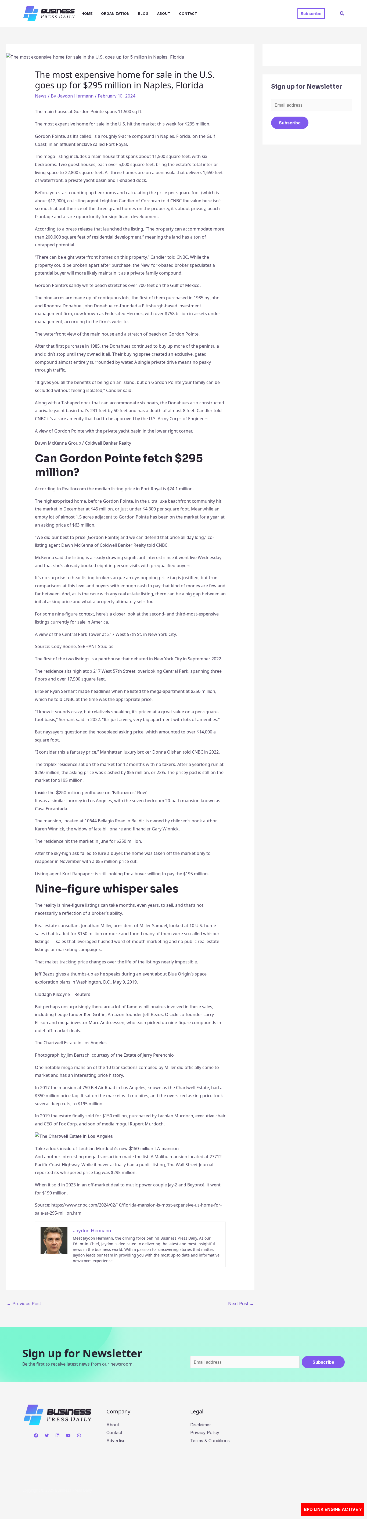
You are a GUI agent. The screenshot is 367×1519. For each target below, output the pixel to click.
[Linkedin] (57, 1435)
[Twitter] (47, 1435)
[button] (311, 13)
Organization (115, 13)
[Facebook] (36, 1435)
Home (86, 13)
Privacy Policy (204, 1432)
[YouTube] (68, 1435)
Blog (143, 13)
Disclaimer (200, 1424)
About (163, 13)
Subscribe (290, 122)
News (40, 96)
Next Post (241, 1303)
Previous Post (24, 1303)
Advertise (115, 1440)
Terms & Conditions (210, 1440)
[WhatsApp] (79, 1435)
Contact (188, 13)
